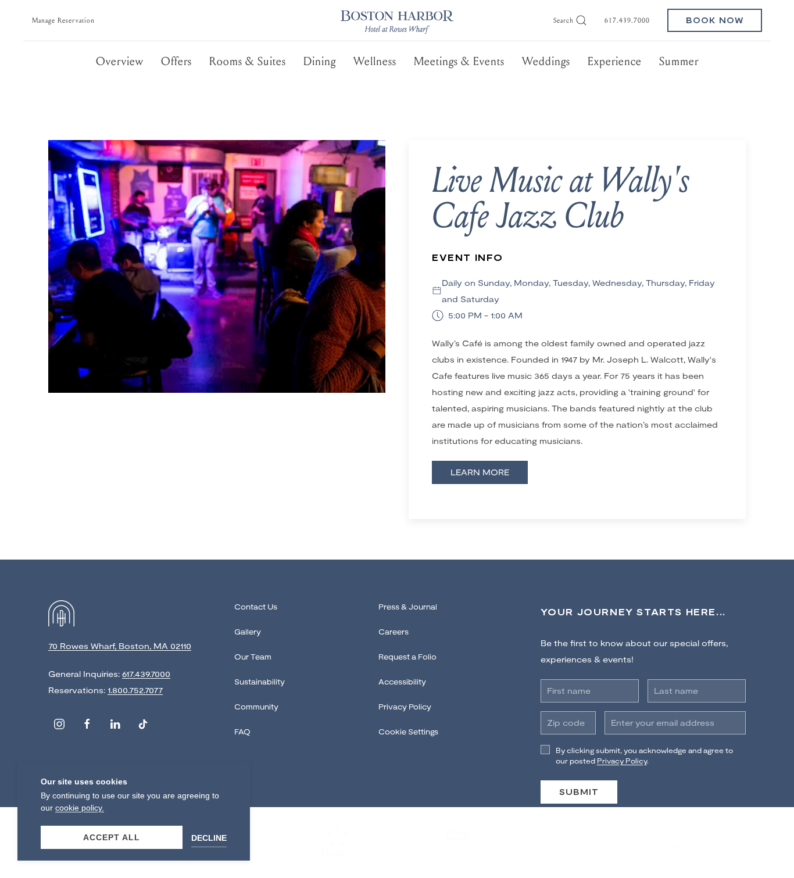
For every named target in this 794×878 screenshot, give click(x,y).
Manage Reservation (63, 20)
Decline (209, 838)
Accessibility (402, 681)
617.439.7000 (627, 20)
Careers (393, 631)
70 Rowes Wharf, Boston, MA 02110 (119, 646)
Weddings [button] (546, 61)
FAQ (242, 731)
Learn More (479, 472)
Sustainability (259, 681)
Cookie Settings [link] (408, 731)
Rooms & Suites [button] (247, 61)
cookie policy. (79, 807)
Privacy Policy (404, 706)
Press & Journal (407, 606)
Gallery (247, 631)
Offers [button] (176, 61)
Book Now (714, 20)
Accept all (111, 837)
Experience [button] (615, 61)
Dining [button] (319, 61)
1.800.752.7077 (135, 690)
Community (256, 706)
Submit (579, 792)
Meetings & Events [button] (459, 61)
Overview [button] (120, 61)
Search (563, 20)
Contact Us (255, 606)
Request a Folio (407, 656)
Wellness (374, 61)
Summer (679, 61)
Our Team (252, 656)
